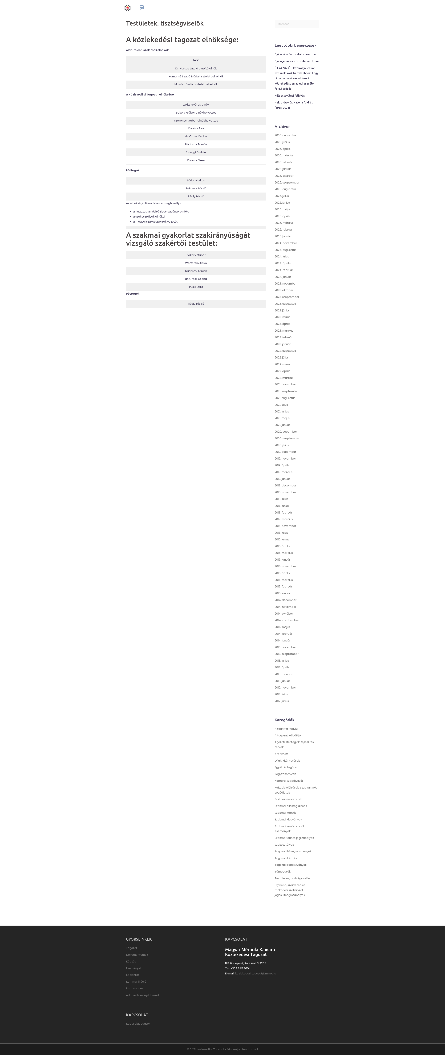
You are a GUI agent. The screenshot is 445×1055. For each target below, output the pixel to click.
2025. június (282, 203)
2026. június (282, 142)
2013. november (285, 647)
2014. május (282, 627)
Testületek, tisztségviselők (292, 878)
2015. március (284, 580)
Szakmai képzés (285, 813)
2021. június (282, 412)
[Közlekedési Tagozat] (153, 8)
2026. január (283, 169)
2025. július (282, 196)
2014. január (282, 641)
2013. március (284, 674)
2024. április (283, 263)
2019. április (282, 465)
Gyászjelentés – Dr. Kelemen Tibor (297, 61)
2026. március (284, 155)
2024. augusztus (285, 250)
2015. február (283, 587)
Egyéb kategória (286, 767)
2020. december (286, 432)
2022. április (282, 371)
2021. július (281, 405)
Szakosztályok (284, 845)
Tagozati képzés (286, 858)
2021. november (285, 384)
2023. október (284, 290)
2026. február (284, 162)
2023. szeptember (287, 297)
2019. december (285, 452)
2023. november (286, 284)
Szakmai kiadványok (288, 820)
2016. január (282, 560)
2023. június (282, 310)
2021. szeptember (287, 391)
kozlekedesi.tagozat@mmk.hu (255, 973)
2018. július (281, 499)
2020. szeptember (287, 438)
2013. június (282, 661)
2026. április (282, 149)
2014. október (284, 614)
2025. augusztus (285, 189)
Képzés (259, 7)
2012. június (282, 701)
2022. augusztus (285, 351)
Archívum (281, 754)
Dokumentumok (241, 7)
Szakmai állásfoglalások (291, 806)
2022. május (282, 364)
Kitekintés (291, 7)
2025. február (284, 230)
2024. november (286, 243)
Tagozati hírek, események (293, 851)
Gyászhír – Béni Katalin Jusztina (295, 54)
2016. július (281, 533)
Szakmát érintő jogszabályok (294, 838)
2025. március (284, 223)
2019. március (284, 472)
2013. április (282, 667)
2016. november (285, 526)
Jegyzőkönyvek (285, 774)
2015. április (282, 573)
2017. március (284, 519)
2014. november (285, 607)
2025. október (284, 176)
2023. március (284, 331)
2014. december (286, 600)
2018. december (285, 485)
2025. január (283, 236)
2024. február (284, 270)
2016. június (282, 539)
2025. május (282, 209)
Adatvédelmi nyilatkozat (142, 995)
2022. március (284, 378)
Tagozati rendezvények (291, 865)
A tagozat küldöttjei (288, 735)
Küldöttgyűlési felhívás (290, 95)
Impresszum (134, 988)
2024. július (282, 256)
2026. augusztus (285, 135)
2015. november (285, 566)
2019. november (285, 459)
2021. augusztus (285, 398)
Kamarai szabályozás (289, 781)
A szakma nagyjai (286, 729)
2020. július (282, 445)
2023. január (283, 344)
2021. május (282, 418)
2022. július (282, 358)
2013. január (282, 681)
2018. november (285, 492)
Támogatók (283, 872)
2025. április (282, 216)
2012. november (285, 688)
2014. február (283, 634)
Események (274, 7)
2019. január (282, 479)
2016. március (284, 553)
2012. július (281, 694)
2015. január (282, 593)
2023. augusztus (285, 304)
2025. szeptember (287, 183)
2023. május (282, 317)
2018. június (282, 506)
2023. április (282, 324)
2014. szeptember (287, 620)
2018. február (283, 513)
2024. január (283, 277)
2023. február (284, 337)
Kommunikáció (310, 7)
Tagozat (222, 7)
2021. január (282, 425)
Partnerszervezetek (288, 799)
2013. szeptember (287, 654)
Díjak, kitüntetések (287, 761)
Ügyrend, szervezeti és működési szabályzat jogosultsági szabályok (290, 890)
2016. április (282, 546)
